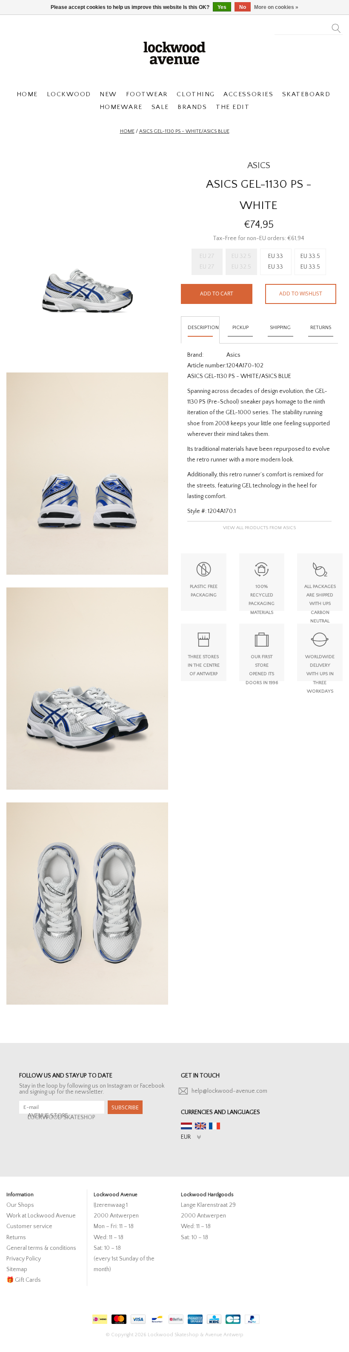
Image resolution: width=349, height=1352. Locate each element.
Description (203, 327)
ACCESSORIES (248, 94)
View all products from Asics (259, 527)
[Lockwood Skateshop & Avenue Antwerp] (174, 52)
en (200, 1126)
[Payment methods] (98, 1317)
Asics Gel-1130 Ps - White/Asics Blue (184, 131)
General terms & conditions (41, 1248)
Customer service (29, 1226)
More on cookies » (276, 7)
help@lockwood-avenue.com (229, 1091)
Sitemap (16, 1269)
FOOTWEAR (147, 94)
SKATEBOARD (306, 94)
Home (127, 131)
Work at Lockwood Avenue (41, 1215)
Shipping (280, 327)
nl (186, 1126)
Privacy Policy (23, 1258)
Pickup (240, 327)
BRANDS (192, 107)
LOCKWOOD (69, 94)
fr (214, 1126)
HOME (27, 94)
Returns (320, 327)
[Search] (336, 26)
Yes (221, 7)
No (242, 7)
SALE (160, 107)
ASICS (258, 165)
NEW (108, 94)
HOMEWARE (121, 107)
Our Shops (20, 1205)
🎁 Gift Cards (23, 1280)
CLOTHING (196, 94)
